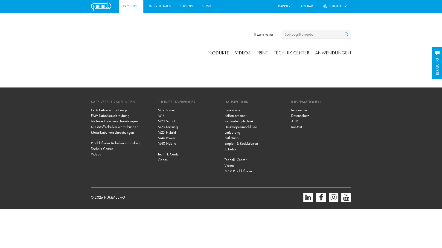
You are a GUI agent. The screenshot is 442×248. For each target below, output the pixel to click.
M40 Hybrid (167, 143)
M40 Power (166, 137)
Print (262, 53)
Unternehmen (160, 6)
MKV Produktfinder (238, 171)
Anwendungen (333, 53)
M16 (161, 115)
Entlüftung (231, 137)
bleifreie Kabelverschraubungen (114, 121)
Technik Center (291, 53)
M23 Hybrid (167, 132)
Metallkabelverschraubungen (112, 132)
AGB (294, 121)
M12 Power (166, 110)
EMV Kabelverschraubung (110, 115)
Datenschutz (300, 115)
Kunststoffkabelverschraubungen (114, 126)
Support (187, 6)
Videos (242, 53)
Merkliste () (264, 35)
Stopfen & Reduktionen (241, 143)
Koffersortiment (235, 115)
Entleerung (232, 132)
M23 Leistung (168, 126)
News (206, 6)
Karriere (285, 6)
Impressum (299, 110)
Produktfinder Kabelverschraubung (116, 143)
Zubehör (230, 149)
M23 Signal (166, 121)
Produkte (131, 6)
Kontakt (307, 6)
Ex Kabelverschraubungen (110, 110)
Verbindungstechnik (238, 121)
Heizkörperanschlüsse (240, 126)
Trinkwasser (233, 110)
